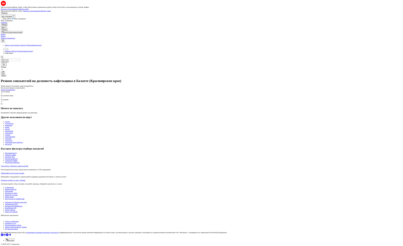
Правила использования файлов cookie (37, 11)
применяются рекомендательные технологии (42, 232)
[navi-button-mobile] (3, 41)
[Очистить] (4, 64)
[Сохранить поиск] (3, 73)
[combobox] (10, 60)
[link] (4, 29)
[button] (3, 34)
